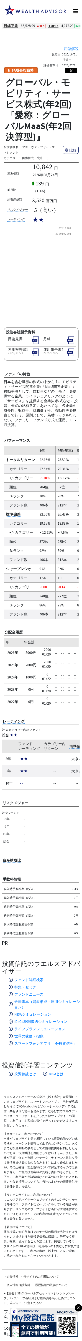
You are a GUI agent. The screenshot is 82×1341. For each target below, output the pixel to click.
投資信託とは (25, 1074)
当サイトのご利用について (41, 1277)
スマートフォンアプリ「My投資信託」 (45, 1043)
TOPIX (53, 25)
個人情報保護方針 (18, 1285)
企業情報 (12, 1277)
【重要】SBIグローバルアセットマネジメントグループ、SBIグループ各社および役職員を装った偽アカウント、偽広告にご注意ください (40, 1298)
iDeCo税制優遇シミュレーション (40, 1021)
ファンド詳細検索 (29, 979)
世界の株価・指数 (29, 1036)
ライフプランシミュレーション (39, 1029)
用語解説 (71, 48)
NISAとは (56, 1074)
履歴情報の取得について (51, 1285)
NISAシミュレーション (32, 1014)
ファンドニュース (29, 994)
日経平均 (11, 25)
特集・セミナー (27, 987)
